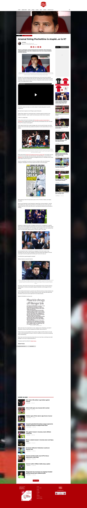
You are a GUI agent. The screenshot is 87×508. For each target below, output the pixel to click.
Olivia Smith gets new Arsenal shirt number (38, 408)
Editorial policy (50, 9)
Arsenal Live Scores (22, 486)
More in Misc (23, 397)
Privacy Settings (39, 498)
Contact (44, 9)
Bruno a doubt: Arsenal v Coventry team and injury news (62, 193)
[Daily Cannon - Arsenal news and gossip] (43, 4)
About (41, 9)
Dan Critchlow (29, 417)
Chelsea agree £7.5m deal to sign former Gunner (39, 416)
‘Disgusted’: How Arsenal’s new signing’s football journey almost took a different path (39, 472)
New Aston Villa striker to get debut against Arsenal (61, 141)
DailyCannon (29, 465)
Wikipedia (20, 157)
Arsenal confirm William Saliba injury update (38, 464)
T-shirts (37, 9)
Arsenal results (21, 487)
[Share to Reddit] (38, 47)
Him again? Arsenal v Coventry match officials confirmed (61, 180)
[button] (69, 9)
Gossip (29, 9)
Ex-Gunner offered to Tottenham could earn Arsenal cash (61, 167)
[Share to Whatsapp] (36, 47)
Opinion (33, 9)
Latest (19, 9)
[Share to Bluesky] (33, 47)
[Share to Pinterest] (40, 47)
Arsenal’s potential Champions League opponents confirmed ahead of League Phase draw (39, 424)
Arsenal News (24, 9)
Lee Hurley (24, 42)
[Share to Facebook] (31, 47)
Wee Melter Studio (22, 488)
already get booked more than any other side (35, 154)
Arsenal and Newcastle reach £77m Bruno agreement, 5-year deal (37, 456)
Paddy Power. (33, 341)
